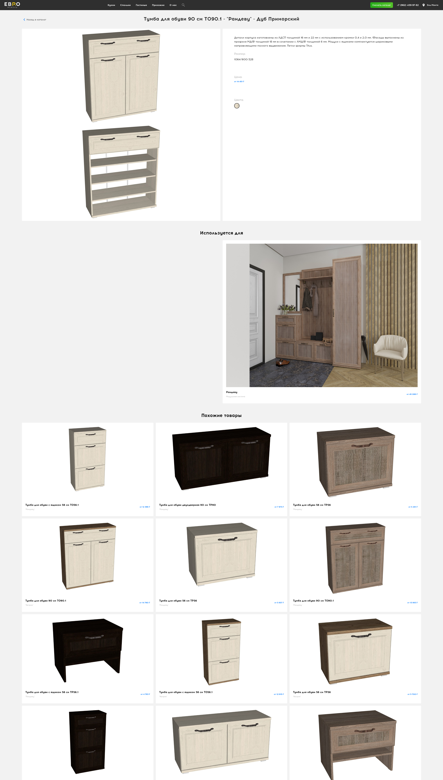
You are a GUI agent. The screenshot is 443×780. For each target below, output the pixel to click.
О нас (173, 5)
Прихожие (158, 5)
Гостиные (141, 5)
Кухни (111, 5)
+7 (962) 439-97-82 (408, 5)
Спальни (125, 5)
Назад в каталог (36, 19)
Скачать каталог (381, 5)
